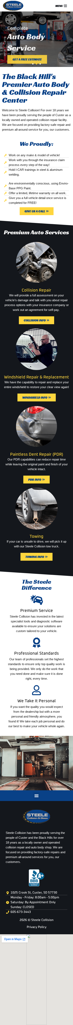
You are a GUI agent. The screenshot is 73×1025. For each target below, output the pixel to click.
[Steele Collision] (14, 6)
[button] (32, 64)
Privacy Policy (36, 927)
